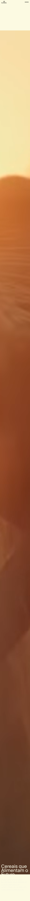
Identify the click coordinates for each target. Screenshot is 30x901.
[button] (27, 2)
